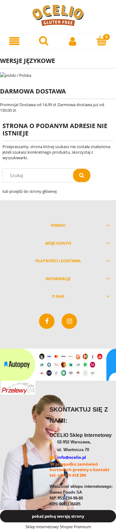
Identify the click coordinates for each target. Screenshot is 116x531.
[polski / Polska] (15, 74)
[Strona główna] (58, 15)
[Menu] (14, 41)
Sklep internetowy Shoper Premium (58, 526)
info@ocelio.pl (71, 457)
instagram (69, 321)
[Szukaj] (81, 175)
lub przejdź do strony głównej (29, 191)
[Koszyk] (101, 41)
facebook (46, 321)
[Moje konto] (72, 41)
